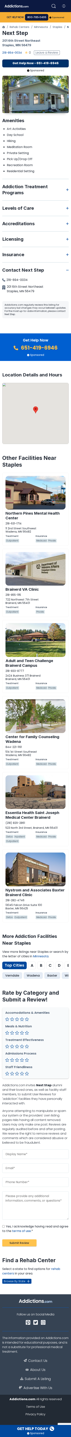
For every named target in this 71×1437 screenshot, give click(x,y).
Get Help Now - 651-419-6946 (35, 63)
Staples (57, 27)
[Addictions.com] (3, 27)
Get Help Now (15, 17)
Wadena (33, 975)
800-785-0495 (36, 17)
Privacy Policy (35, 1414)
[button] (36, 410)
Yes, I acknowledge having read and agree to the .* (35, 1228)
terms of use (21, 1231)
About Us (37, 1370)
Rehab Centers (19, 27)
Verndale (12, 975)
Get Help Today (33, 1428)
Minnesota (41, 27)
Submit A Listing (38, 1379)
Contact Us (37, 1360)
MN (18, 45)
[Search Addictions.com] (54, 6)
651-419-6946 (39, 348)
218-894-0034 (12, 53)
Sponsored (58, 17)
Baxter (52, 975)
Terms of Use (35, 1407)
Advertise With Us (37, 1388)
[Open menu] (63, 6)
